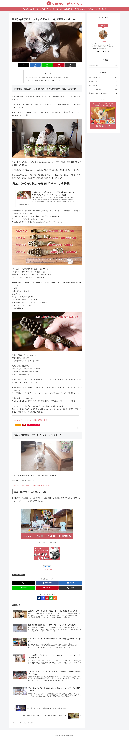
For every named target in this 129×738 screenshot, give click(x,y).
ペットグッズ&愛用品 (19, 574)
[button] (70, 65)
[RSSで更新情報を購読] (55, 598)
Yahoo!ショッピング (33, 425)
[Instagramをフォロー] (43, 598)
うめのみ (103, 41)
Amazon (18, 425)
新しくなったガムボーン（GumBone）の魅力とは (31, 486)
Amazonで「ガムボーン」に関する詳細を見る (30, 420)
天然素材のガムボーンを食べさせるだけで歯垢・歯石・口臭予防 (47, 77)
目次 (44, 73)
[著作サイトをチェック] (39, 598)
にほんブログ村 (47, 569)
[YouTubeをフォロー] (47, 598)
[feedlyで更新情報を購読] (106, 51)
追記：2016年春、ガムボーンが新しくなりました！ (43, 80)
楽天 (24, 425)
